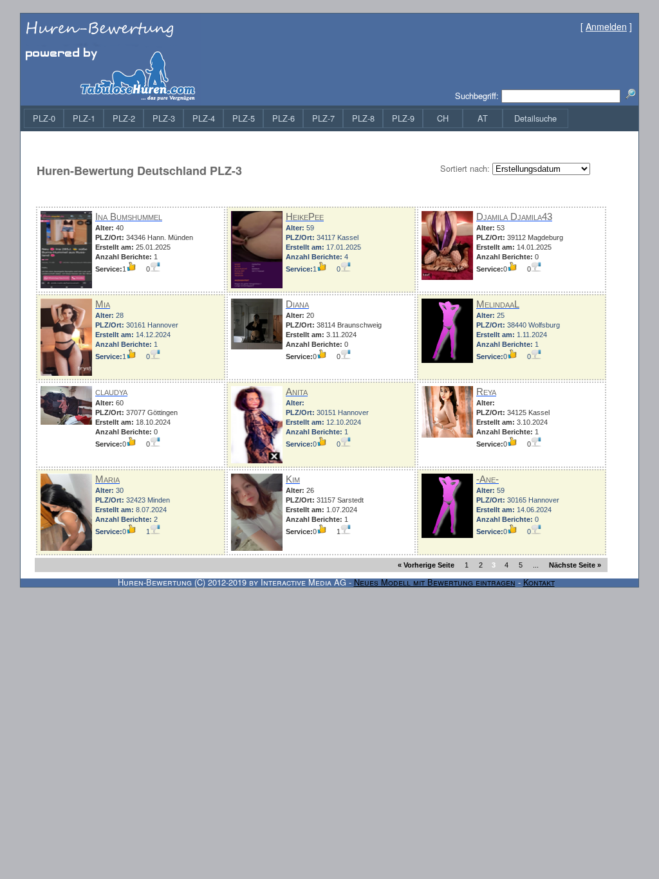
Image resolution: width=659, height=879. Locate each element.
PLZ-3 (164, 118)
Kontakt (539, 582)
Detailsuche (535, 118)
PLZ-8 (363, 118)
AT (483, 118)
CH (443, 118)
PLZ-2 (124, 118)
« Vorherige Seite (426, 565)
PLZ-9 (403, 118)
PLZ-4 (203, 118)
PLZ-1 (84, 118)
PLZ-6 (283, 118)
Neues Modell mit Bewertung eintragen (434, 582)
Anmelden (606, 26)
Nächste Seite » (575, 565)
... (536, 565)
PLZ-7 (323, 118)
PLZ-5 (243, 118)
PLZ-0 (44, 118)
